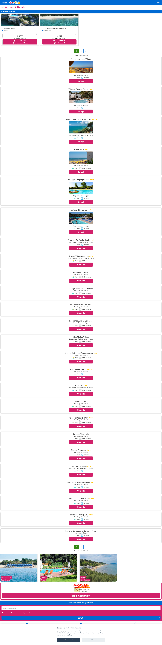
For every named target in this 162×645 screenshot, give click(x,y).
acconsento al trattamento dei (16, 613)
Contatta (81, 248)
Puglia (11, 7)
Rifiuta (93, 640)
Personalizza (67, 635)
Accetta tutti (68, 640)
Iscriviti (80, 617)
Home (6, 7)
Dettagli (81, 81)
